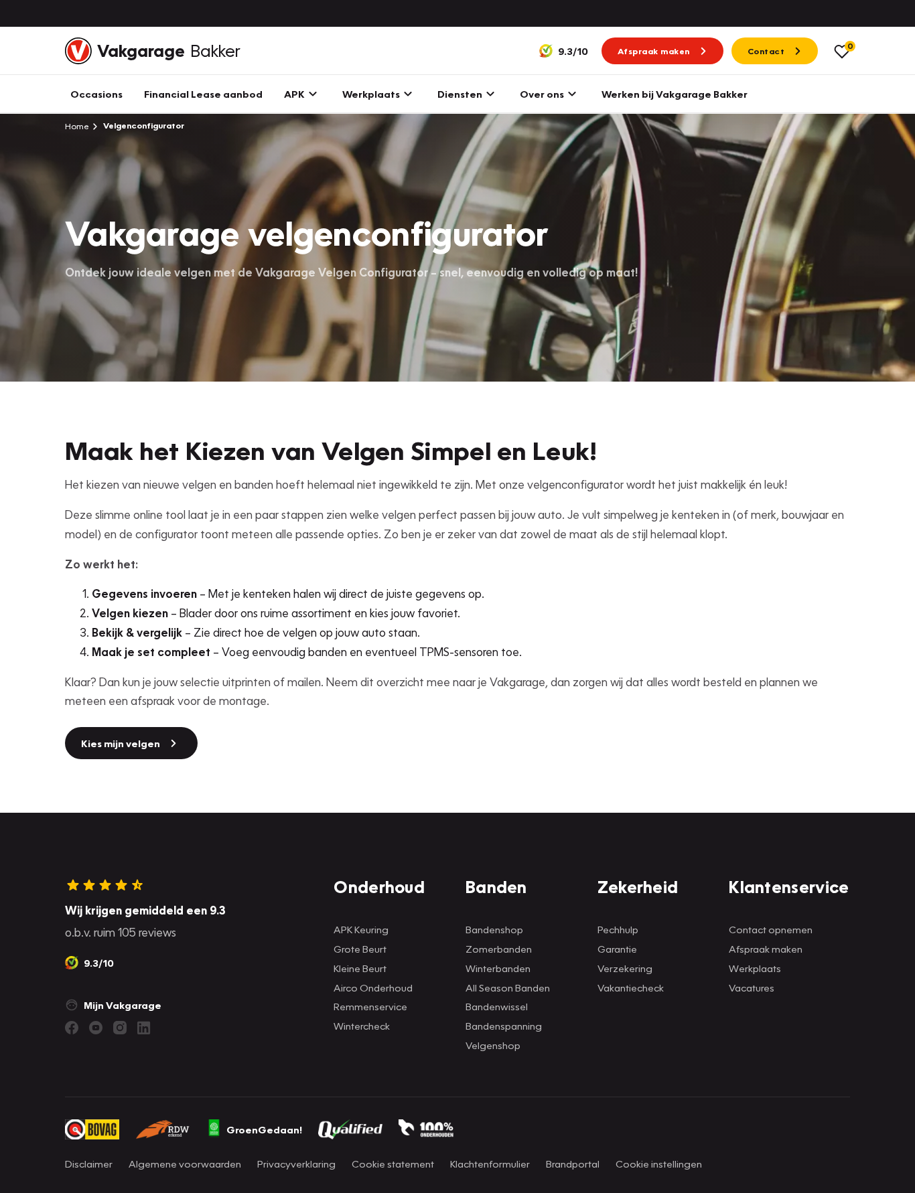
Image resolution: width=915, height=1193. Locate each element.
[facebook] (71, 1027)
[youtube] (95, 1027)
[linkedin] (144, 1027)
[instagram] (120, 1027)
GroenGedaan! (264, 1129)
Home (77, 126)
